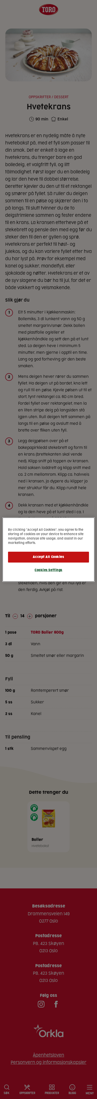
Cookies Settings (48, 570)
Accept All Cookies (48, 557)
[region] (48, 549)
